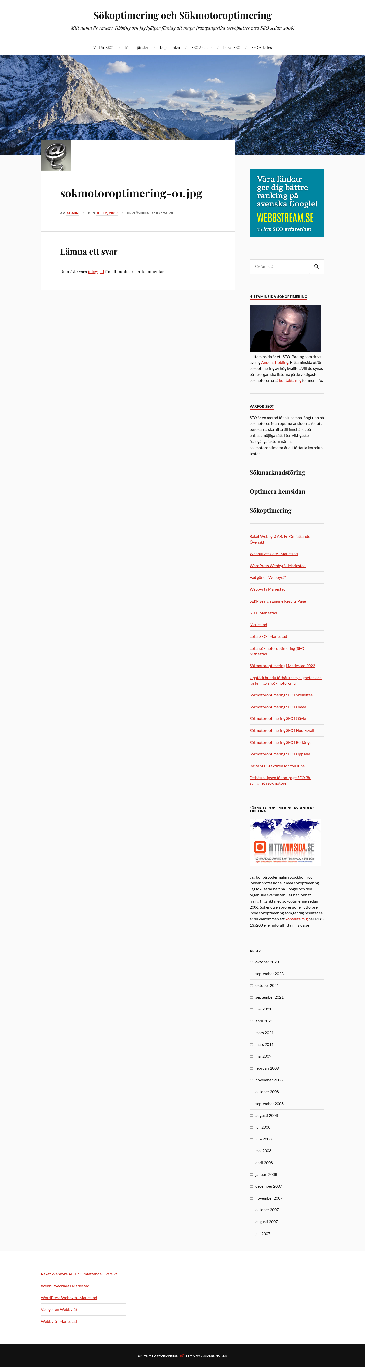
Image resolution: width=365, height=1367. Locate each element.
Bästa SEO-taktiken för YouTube (277, 765)
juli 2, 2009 (107, 213)
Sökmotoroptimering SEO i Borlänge (280, 742)
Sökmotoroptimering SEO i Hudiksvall (282, 730)
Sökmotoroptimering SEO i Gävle (278, 718)
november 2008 (269, 1079)
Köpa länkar (170, 47)
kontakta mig (290, 380)
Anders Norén (214, 1355)
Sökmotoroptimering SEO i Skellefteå (281, 694)
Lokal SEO (231, 47)
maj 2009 (263, 1056)
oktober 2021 (267, 985)
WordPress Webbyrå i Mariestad (278, 565)
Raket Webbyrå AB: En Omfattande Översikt (79, 1273)
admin (72, 213)
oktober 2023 (267, 961)
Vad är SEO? (103, 47)
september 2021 (270, 997)
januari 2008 (266, 1174)
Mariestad (258, 624)
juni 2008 (264, 1139)
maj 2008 (263, 1150)
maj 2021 (263, 1009)
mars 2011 (265, 1044)
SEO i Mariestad (263, 612)
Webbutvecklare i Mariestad (274, 553)
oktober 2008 (267, 1091)
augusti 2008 (267, 1115)
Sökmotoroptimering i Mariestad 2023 (282, 665)
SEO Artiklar (201, 47)
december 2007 (269, 1186)
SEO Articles (261, 47)
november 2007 (269, 1198)
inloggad (96, 271)
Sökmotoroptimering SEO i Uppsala (280, 753)
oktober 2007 (267, 1209)
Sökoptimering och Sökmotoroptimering (182, 15)
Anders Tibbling (274, 362)
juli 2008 (263, 1127)
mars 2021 (265, 1032)
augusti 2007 (267, 1221)
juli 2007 (263, 1233)
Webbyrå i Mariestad (268, 589)
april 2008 (264, 1162)
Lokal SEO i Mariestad (268, 636)
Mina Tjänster (137, 47)
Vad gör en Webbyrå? (268, 577)
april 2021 (264, 1020)
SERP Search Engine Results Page (278, 601)
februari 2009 (267, 1068)
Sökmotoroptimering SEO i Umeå (278, 706)
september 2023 (270, 973)
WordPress (167, 1355)
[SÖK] (316, 266)
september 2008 (270, 1103)
